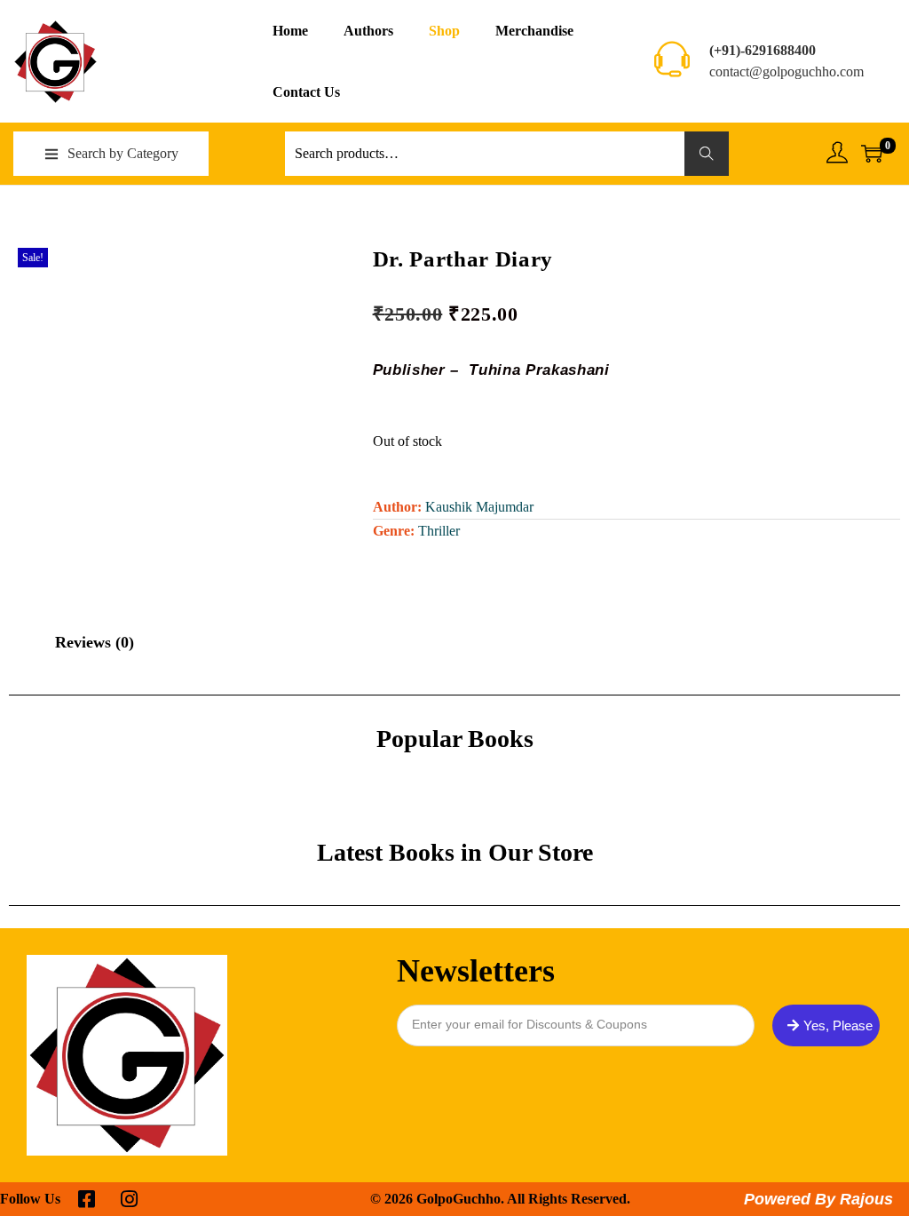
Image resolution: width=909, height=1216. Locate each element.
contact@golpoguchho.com (786, 71)
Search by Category (122, 153)
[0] (871, 153)
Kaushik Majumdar (479, 506)
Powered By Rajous (818, 1199)
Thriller (439, 530)
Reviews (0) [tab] (94, 642)
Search (706, 153)
